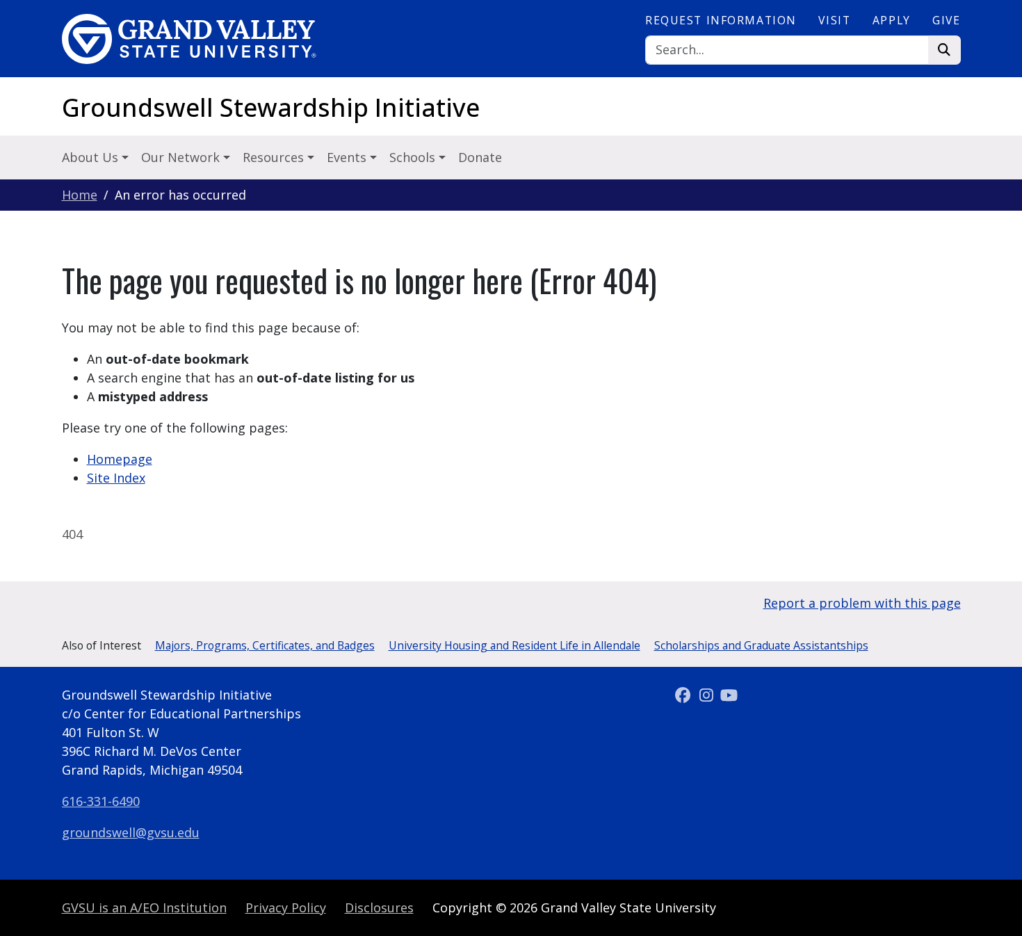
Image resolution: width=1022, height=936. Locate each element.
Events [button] (348, 157)
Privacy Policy (285, 907)
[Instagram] (708, 694)
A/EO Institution (144, 907)
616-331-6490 (101, 801)
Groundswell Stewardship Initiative (271, 107)
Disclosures (379, 907)
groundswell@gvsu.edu (131, 832)
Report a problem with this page (862, 603)
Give (946, 20)
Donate (480, 157)
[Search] (944, 50)
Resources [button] (275, 157)
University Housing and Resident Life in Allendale (514, 645)
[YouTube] (729, 694)
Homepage (119, 459)
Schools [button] (414, 157)
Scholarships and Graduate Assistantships (761, 645)
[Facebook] (685, 694)
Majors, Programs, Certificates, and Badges (265, 645)
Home (79, 194)
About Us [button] (92, 157)
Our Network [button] (182, 157)
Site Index (116, 477)
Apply (892, 20)
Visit (834, 20)
